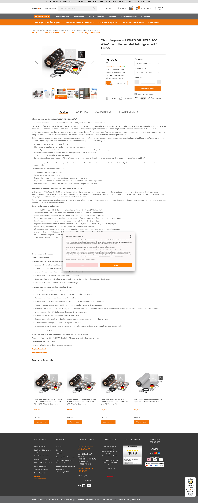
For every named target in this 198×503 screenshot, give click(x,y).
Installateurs (146, 16)
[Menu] (194, 478)
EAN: (34, 258)
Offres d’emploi (39, 473)
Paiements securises (41, 469)
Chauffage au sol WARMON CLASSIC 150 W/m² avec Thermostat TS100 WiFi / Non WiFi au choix (81, 401)
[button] (36, 61)
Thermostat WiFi (39, 352)
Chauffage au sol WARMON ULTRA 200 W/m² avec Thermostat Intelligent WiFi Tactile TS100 (114, 401)
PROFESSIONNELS (42, 16)
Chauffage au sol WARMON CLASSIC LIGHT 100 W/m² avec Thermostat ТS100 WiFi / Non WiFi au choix (48, 401)
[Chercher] (93, 8)
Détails (63, 111)
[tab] (63, 112)
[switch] (190, 494)
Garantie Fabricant (40, 466)
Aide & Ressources (96, 16)
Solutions (112, 16)
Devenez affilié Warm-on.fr (65, 457)
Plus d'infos (81, 111)
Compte (123, 8)
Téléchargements (128, 111)
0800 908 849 (83, 459)
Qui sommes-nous (62, 16)
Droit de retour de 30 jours (43, 463)
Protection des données (42, 456)
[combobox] (77, 8)
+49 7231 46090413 (85, 464)
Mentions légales (39, 447)
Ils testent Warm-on (129, 16)
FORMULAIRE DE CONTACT (85, 469)
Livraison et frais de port (42, 459)
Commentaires (103, 111)
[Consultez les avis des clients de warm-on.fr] (132, 455)
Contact (59, 453)
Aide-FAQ (59, 447)
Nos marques (79, 16)
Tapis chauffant (39, 349)
